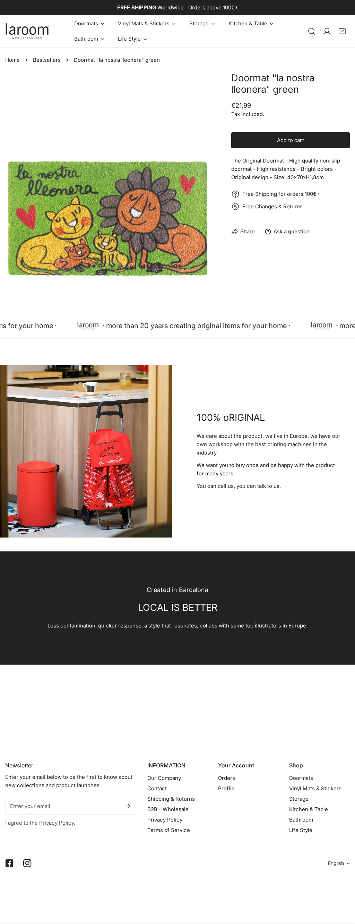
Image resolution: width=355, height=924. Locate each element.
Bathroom (301, 819)
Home (12, 60)
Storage (299, 799)
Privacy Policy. (57, 822)
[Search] (311, 31)
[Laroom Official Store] (27, 31)
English (336, 863)
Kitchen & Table (308, 809)
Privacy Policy (164, 819)
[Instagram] (27, 863)
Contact (157, 788)
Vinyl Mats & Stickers (315, 788)
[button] (89, 23)
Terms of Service (168, 830)
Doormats (301, 778)
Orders (226, 778)
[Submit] (128, 806)
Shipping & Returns (171, 799)
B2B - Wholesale (168, 809)
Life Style (300, 830)
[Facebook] (9, 863)
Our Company (164, 778)
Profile (226, 788)
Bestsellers (47, 60)
